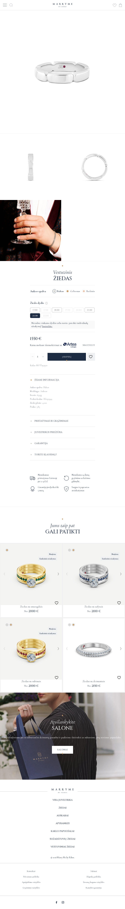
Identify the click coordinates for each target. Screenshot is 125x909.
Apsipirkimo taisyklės (31, 882)
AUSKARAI (63, 815)
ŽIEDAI (63, 807)
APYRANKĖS (62, 823)
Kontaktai (31, 871)
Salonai (62, 749)
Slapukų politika (94, 877)
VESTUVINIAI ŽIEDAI (63, 846)
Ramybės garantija (94, 888)
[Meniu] (5, 4)
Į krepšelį (66, 357)
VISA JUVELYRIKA (63, 800)
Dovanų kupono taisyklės (93, 882)
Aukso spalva (38, 291)
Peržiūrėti (30, 612)
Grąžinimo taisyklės (31, 888)
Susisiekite (47, 326)
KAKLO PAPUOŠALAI (62, 831)
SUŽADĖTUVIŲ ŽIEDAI (62, 839)
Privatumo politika (31, 877)
